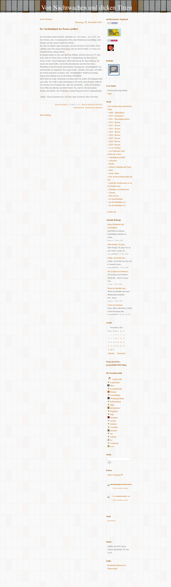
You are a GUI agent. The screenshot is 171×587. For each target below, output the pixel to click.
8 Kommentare (78, 108)
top (111, 433)
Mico (112, 385)
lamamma (114, 417)
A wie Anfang (115, 147)
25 (118, 346)
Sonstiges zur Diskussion (119, 189)
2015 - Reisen (114, 131)
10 (116, 338)
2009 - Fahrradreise (116, 112)
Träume (112, 192)
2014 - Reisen (114, 128)
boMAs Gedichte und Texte (92, 105)
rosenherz (114, 427)
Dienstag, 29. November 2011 (88, 22)
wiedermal (114, 443)
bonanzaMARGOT (61, 105)
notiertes (113, 424)
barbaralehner (115, 401)
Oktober (111, 353)
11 (118, 338)
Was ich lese (114, 195)
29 (111, 349)
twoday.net (112, 211)
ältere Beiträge (45, 115)
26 (121, 346)
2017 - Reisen (114, 138)
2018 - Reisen (114, 141)
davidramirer (115, 408)
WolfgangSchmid (117, 398)
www (112, 446)
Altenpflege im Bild (117, 157)
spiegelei (113, 430)
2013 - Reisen (114, 125)
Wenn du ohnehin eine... (117, 288)
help (112, 414)
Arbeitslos (113, 160)
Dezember (121, 353)
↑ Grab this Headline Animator (120, 488)
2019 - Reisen (114, 144)
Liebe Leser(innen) (115, 305)
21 (108, 346)
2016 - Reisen (114, 135)
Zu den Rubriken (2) (117, 202)
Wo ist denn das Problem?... (119, 271)
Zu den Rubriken (116, 199)
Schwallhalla (115, 395)
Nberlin (113, 392)
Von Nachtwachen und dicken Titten (86, 7)
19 (121, 342)
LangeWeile (115, 382)
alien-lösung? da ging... (117, 244)
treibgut (113, 436)
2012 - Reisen (114, 122)
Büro (111, 170)
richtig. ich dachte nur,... (117, 257)
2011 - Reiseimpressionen (119, 119)
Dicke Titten (114, 173)
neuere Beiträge (46, 19)
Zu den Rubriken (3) (117, 205)
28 (108, 349)
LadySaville (117, 379)
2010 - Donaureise (116, 115)
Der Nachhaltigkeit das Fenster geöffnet (59, 28)
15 (111, 342)
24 (116, 346)
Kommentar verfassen (93, 108)
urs (111, 440)
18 (118, 342)
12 (121, 338)
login (110, 93)
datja (112, 404)
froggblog (114, 411)
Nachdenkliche (116, 388)
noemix (113, 420)
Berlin (111, 163)
